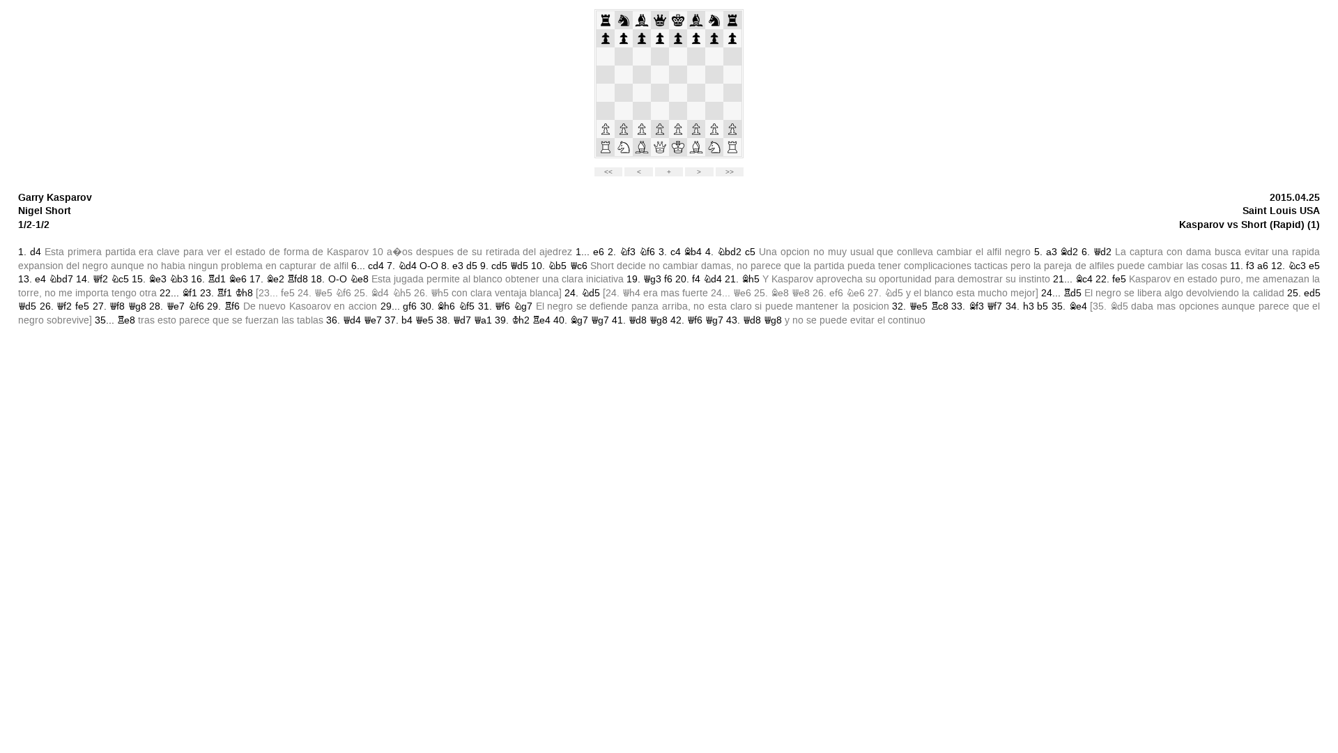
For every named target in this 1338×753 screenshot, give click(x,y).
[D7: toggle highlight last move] (660, 38)
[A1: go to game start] (606, 147)
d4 (35, 252)
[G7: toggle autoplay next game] (714, 38)
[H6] (732, 56)
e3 (457, 266)
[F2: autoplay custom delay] (696, 129)
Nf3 (628, 252)
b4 (407, 320)
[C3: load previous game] (642, 111)
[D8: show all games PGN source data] (660, 20)
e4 (40, 279)
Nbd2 (729, 252)
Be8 (780, 293)
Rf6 (232, 306)
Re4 (541, 320)
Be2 (275, 279)
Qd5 (519, 266)
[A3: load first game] (606, 111)
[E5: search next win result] (678, 75)
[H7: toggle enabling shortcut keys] (732, 38)
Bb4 (693, 252)
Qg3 (652, 279)
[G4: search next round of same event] (714, 93)
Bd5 (1119, 306)
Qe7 (176, 306)
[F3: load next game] (696, 111)
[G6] (714, 56)
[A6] (606, 56)
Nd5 (590, 293)
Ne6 (855, 293)
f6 (668, 279)
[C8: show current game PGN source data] (642, 20)
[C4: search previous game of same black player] (642, 93)
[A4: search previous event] (606, 93)
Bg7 (579, 320)
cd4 (376, 266)
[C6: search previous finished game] (642, 56)
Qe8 (801, 293)
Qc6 (578, 266)
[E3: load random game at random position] (678, 111)
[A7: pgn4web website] (606, 38)
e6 (598, 252)
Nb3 (178, 279)
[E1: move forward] (678, 147)
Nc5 (120, 279)
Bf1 (189, 293)
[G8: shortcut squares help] (714, 20)
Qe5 (323, 293)
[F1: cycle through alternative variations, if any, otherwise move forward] (696, 147)
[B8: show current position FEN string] (624, 20)
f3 (1250, 266)
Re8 (126, 320)
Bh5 (750, 279)
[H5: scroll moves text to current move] (732, 75)
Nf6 (647, 252)
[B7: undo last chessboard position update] (624, 38)
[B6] (624, 56)
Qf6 (502, 306)
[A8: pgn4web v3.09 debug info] (606, 20)
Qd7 (462, 320)
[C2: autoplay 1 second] (642, 129)
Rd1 (217, 279)
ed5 (1312, 293)
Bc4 (1084, 279)
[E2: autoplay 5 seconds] (678, 129)
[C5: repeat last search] (642, 75)
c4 (675, 252)
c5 (750, 252)
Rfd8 (297, 279)
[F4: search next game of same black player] (696, 93)
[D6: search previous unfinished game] (660, 56)
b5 (1042, 306)
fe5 (1119, 279)
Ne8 (359, 279)
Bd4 (380, 293)
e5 (1314, 266)
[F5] (696, 75)
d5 (471, 266)
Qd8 (638, 320)
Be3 (157, 279)
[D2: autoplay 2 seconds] (660, 129)
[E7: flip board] (678, 38)
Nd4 (407, 266)
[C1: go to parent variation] (642, 147)
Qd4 (352, 320)
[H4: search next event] (732, 93)
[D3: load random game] (660, 111)
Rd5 (1072, 293)
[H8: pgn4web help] (732, 20)
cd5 (499, 266)
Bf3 (976, 306)
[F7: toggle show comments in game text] (696, 38)
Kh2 (521, 320)
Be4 (1078, 306)
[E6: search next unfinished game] (678, 56)
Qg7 (600, 320)
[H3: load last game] (732, 111)
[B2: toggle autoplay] (624, 129)
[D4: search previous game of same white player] (660, 93)
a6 (1262, 266)
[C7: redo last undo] (642, 38)
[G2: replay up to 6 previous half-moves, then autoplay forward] (714, 129)
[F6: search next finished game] (696, 56)
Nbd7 (61, 279)
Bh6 (446, 306)
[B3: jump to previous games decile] (624, 111)
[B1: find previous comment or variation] (624, 147)
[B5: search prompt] (624, 75)
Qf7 (994, 306)
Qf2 (100, 279)
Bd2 (1069, 252)
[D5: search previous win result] (660, 75)
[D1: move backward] (660, 147)
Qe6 (742, 293)
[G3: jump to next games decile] (714, 111)
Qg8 (137, 306)
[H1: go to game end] (732, 147)
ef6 (836, 293)
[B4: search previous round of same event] (624, 93)
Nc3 (1297, 266)
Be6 (238, 279)
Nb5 (557, 266)
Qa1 (483, 320)
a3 (1051, 252)
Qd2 (1102, 252)
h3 (1028, 306)
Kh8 (244, 293)
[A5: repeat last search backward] (606, 75)
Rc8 (939, 306)
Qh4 (631, 293)
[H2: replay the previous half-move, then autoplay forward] (732, 129)
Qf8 (117, 306)
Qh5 (440, 293)
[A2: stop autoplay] (606, 129)
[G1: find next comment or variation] (714, 147)
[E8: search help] (678, 20)
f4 (696, 279)
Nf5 (467, 306)
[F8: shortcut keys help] (696, 20)
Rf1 (224, 293)
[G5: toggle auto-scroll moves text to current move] (714, 75)
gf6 (410, 306)
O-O (429, 266)
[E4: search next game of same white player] (678, 93)
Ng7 (523, 306)
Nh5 (401, 293)
